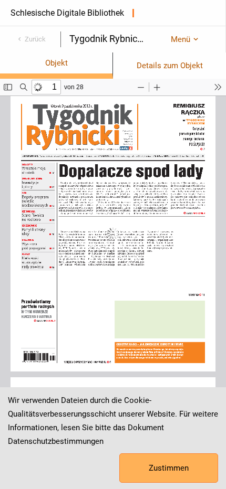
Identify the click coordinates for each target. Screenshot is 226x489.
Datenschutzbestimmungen (56, 441)
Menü (180, 39)
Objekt (56, 63)
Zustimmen (169, 468)
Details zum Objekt (170, 65)
